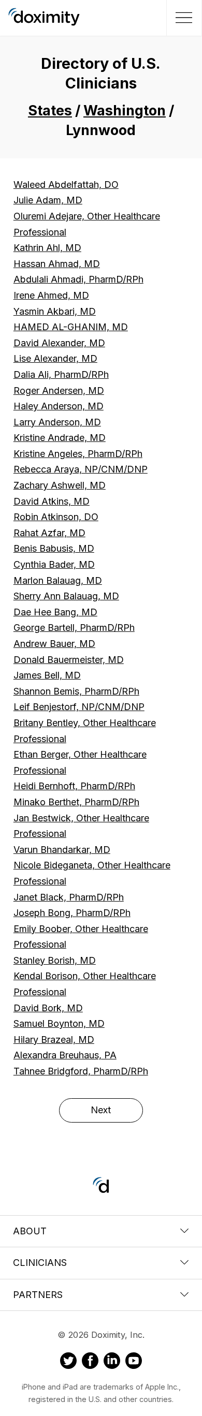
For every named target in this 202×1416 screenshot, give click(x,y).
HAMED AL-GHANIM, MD (70, 326)
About (30, 1231)
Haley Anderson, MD (58, 406)
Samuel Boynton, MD (59, 1023)
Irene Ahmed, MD (51, 295)
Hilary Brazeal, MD (53, 1039)
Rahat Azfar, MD (49, 532)
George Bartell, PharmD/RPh (74, 627)
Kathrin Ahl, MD (47, 247)
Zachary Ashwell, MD (59, 485)
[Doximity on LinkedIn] (112, 1362)
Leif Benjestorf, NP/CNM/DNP (79, 706)
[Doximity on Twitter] (68, 1362)
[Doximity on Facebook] (90, 1362)
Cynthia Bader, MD (54, 564)
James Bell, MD (47, 675)
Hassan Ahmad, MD (56, 263)
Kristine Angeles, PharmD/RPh (77, 453)
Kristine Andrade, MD (59, 437)
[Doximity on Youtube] (133, 1362)
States (50, 110)
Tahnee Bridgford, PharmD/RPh (80, 1071)
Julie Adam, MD (47, 200)
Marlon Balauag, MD (57, 580)
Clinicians (40, 1262)
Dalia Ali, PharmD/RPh (61, 374)
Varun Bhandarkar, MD (61, 849)
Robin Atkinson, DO (55, 516)
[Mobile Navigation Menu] (182, 17)
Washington (124, 110)
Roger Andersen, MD (58, 390)
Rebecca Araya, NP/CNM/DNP (80, 469)
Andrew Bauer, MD (54, 643)
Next (101, 1109)
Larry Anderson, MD (57, 422)
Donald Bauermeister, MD (68, 659)
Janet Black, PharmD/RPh (68, 897)
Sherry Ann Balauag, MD (66, 596)
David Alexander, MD (59, 342)
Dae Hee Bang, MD (55, 612)
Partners (38, 1294)
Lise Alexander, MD (55, 358)
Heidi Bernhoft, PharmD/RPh (74, 785)
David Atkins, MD (51, 501)
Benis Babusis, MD (53, 548)
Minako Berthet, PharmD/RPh (76, 802)
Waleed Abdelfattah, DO (66, 184)
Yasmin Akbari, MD (54, 311)
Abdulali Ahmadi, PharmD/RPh (78, 279)
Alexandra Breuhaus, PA (65, 1055)
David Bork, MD (48, 1007)
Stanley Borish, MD (54, 960)
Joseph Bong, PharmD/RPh (72, 912)
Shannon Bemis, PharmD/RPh (76, 691)
